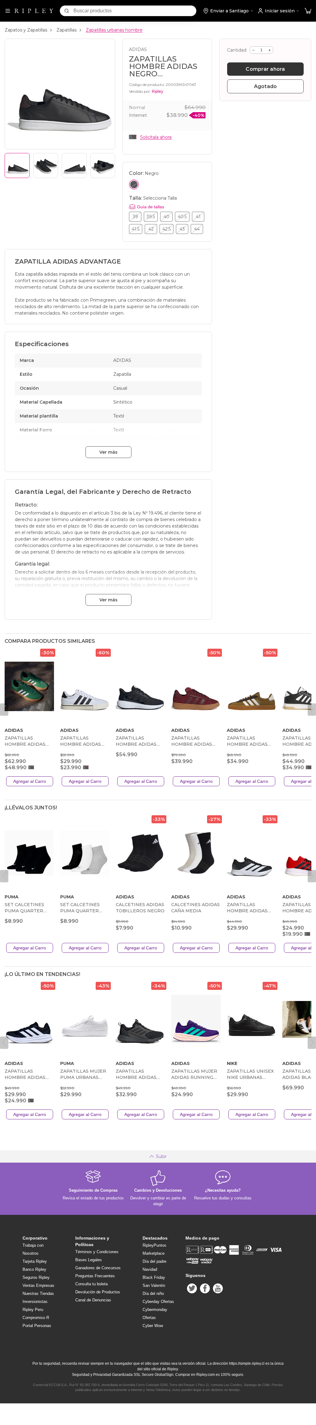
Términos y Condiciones (96, 1251)
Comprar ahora (265, 69)
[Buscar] (66, 11)
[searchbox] (134, 11)
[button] (308, 11)
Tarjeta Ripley (35, 1261)
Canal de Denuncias (93, 1300)
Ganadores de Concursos (98, 1268)
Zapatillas (66, 30)
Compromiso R (36, 1317)
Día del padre (154, 1261)
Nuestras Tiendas (38, 1293)
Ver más (108, 452)
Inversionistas (35, 1301)
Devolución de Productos (97, 1292)
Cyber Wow (153, 1325)
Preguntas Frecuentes (95, 1276)
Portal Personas (37, 1325)
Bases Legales (88, 1259)
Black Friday (154, 1277)
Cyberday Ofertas (158, 1301)
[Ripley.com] (34, 11)
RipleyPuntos (154, 1245)
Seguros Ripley (36, 1277)
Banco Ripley (34, 1269)
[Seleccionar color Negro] (134, 184)
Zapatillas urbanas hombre (114, 30)
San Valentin (154, 1285)
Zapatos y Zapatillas (26, 30)
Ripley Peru (33, 1309)
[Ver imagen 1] (17, 165)
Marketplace (153, 1253)
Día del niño (153, 1293)
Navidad (150, 1269)
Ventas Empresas (38, 1285)
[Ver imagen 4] (102, 165)
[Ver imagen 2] (45, 165)
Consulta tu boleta (91, 1284)
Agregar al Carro (29, 781)
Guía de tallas (150, 206)
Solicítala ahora (156, 137)
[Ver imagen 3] (74, 165)
